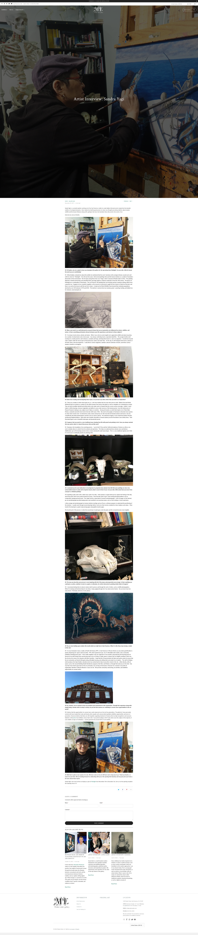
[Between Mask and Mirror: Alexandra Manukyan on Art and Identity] (76, 843)
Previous (126, 201)
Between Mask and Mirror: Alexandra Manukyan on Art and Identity (75, 856)
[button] (5, 10)
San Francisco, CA (17, 3)
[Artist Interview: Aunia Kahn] (99, 843)
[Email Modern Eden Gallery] (1, 3)
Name (66, 802)
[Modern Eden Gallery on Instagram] (6, 3)
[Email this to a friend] (131, 789)
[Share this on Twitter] (118, 789)
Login (190, 3)
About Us (79, 904)
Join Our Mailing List (81, 909)
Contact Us (79, 906)
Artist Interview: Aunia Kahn (98, 855)
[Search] (194, 10)
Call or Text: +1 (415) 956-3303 (31, 3)
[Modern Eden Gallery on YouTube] (11, 3)
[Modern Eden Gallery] (98, 9)
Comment (67, 809)
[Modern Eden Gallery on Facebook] (4, 3)
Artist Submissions (81, 901)
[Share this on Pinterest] (126, 789)
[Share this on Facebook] (122, 789)
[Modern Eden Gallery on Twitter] (9, 3)
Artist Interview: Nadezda (121, 855)
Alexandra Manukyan (79, 864)
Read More (68, 887)
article (74, 717)
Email (101, 802)
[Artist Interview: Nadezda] (122, 843)
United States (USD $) (176, 4)
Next (131, 201)
